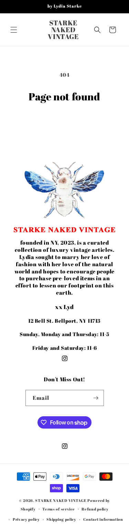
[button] (13, 29)
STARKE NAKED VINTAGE (60, 500)
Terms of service (58, 508)
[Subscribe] (96, 398)
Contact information (103, 519)
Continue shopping (64, 121)
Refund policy (95, 508)
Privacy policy (26, 519)
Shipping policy (61, 519)
